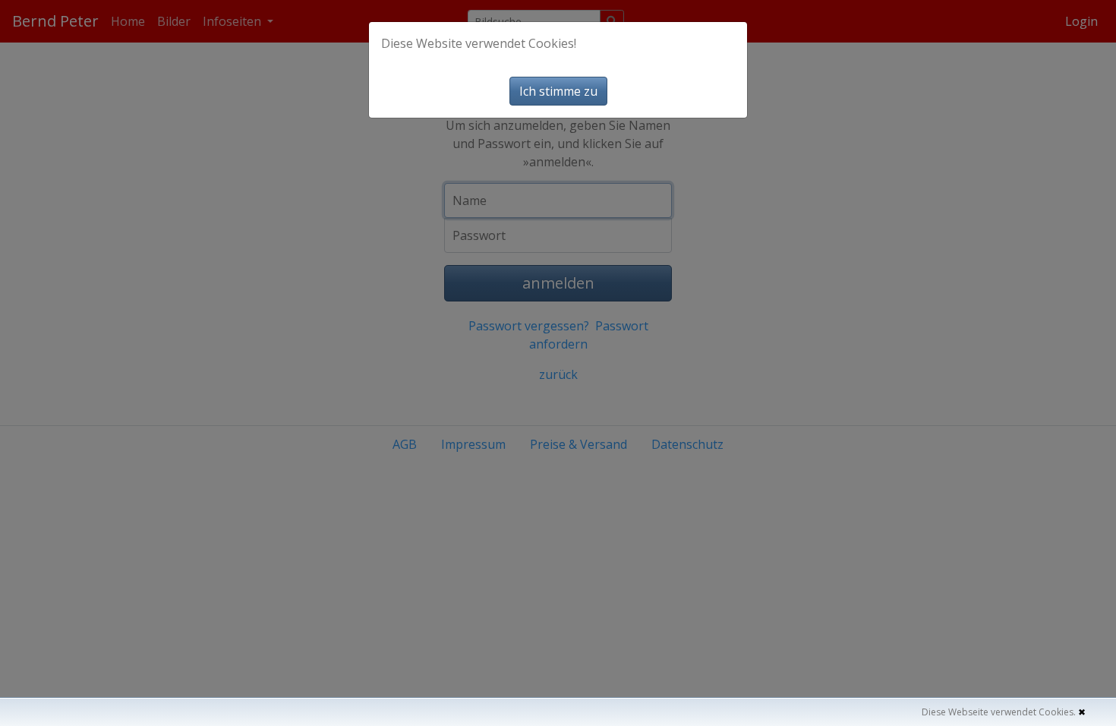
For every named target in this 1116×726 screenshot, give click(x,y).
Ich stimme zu (558, 91)
